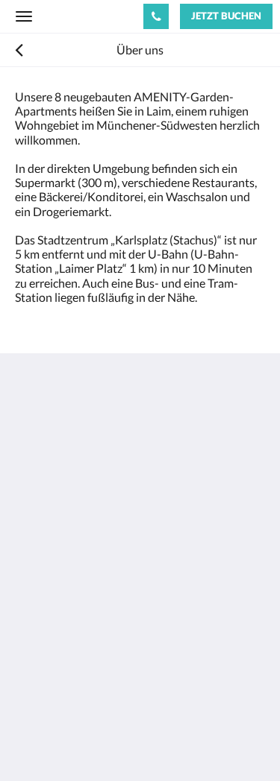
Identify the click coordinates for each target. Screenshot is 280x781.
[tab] (140, 608)
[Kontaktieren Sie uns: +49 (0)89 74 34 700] (156, 16)
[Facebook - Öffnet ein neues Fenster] (30, 563)
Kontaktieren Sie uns (68, 632)
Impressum (43, 645)
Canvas (97, 740)
